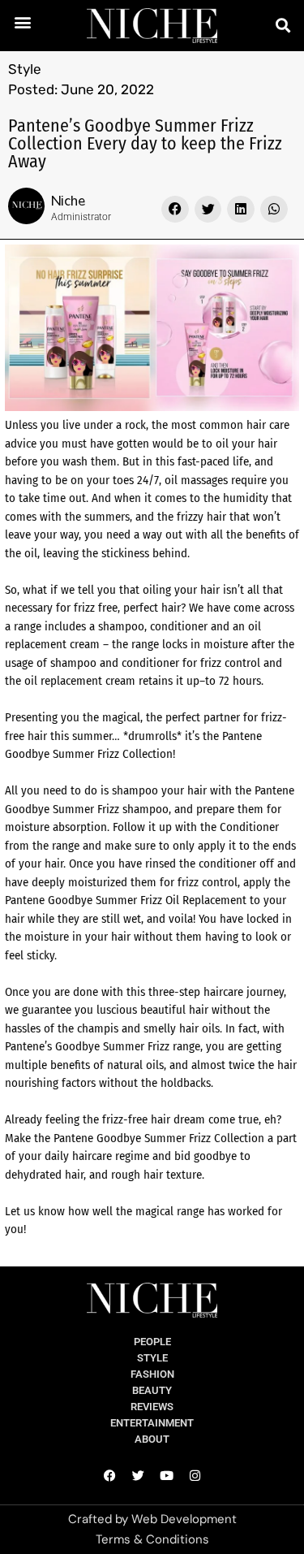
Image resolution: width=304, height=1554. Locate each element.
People (152, 1341)
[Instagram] (194, 1476)
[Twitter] (138, 1476)
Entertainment (152, 1423)
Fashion (152, 1374)
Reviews (152, 1406)
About (152, 1439)
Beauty (152, 1390)
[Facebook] (109, 1476)
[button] (23, 21)
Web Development (184, 1519)
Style (24, 69)
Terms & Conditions (152, 1539)
